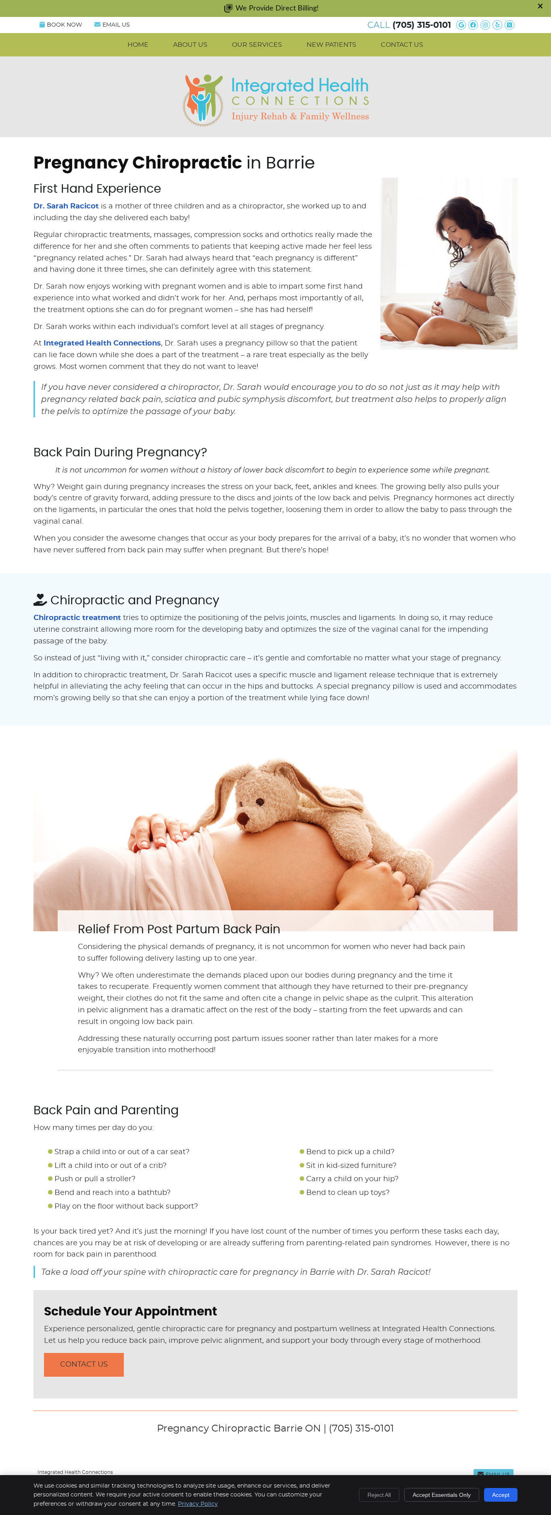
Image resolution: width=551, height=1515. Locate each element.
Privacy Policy (198, 1504)
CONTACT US (84, 1364)
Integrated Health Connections (102, 343)
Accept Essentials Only (442, 1495)
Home (137, 45)
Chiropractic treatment (77, 618)
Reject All (379, 1495)
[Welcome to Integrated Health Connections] (275, 125)
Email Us (116, 25)
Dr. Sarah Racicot (66, 206)
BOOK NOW (64, 25)
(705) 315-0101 (421, 25)
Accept (500, 1495)
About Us (190, 45)
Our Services (257, 45)
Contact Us (402, 45)
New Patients (331, 45)
